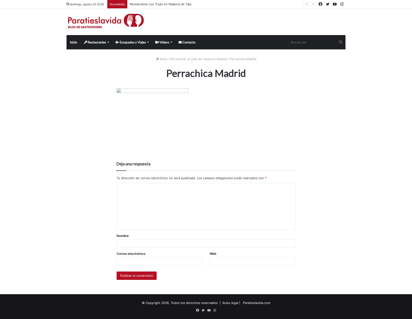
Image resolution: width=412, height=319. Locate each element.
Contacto (189, 42)
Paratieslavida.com (256, 303)
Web (213, 254)
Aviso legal (230, 303)
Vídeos (164, 42)
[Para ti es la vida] (106, 22)
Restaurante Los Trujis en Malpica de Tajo (160, 4)
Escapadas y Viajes (132, 42)
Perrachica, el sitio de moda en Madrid (198, 59)
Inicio (73, 42)
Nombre (123, 236)
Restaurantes (96, 42)
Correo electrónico (131, 254)
